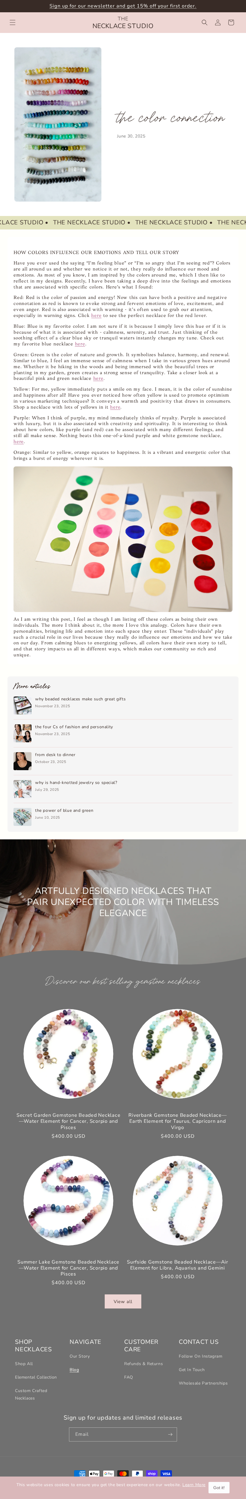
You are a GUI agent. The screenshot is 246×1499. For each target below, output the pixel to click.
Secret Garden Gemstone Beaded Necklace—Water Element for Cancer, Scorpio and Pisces (68, 1121)
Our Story (80, 1356)
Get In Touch (192, 1370)
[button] (12, 22)
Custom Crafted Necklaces (31, 1394)
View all (123, 1302)
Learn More (194, 1485)
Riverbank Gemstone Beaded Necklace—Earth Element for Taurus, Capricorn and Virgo (177, 1121)
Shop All (24, 1364)
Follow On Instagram (200, 1356)
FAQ (128, 1377)
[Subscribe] (170, 1434)
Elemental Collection (36, 1377)
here (96, 315)
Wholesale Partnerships (203, 1383)
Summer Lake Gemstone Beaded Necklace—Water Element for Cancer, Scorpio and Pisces (68, 1268)
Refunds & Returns (143, 1364)
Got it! (219, 1487)
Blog (74, 1370)
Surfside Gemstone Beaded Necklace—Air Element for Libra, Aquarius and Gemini (177, 1265)
